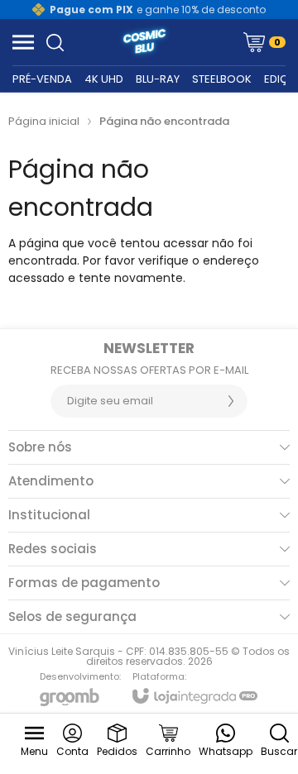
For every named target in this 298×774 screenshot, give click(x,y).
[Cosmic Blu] (144, 42)
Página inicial (43, 121)
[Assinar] (231, 401)
